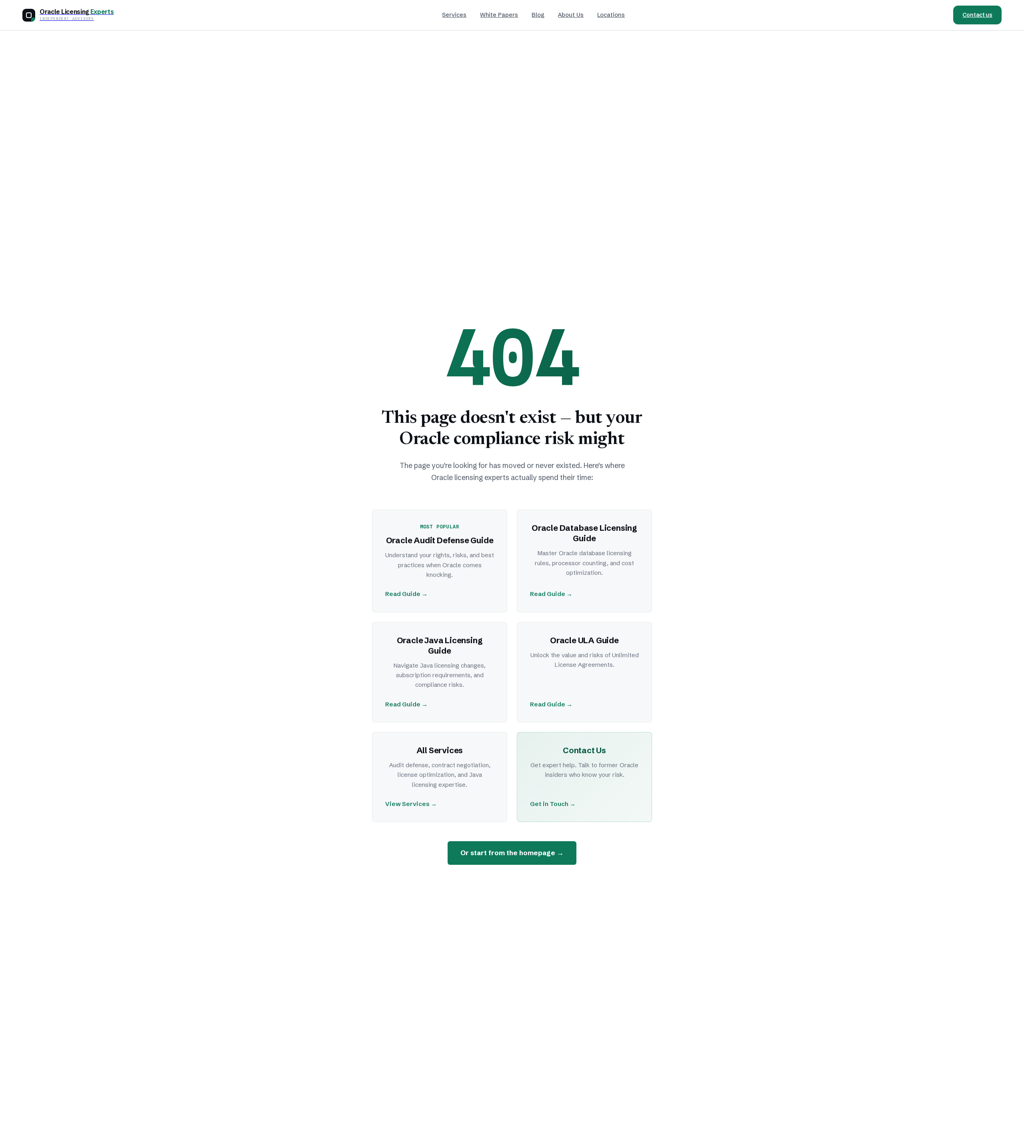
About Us (571, 14)
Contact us (977, 14)
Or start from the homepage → (512, 853)
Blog (538, 14)
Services (454, 14)
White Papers (499, 14)
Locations (611, 14)
